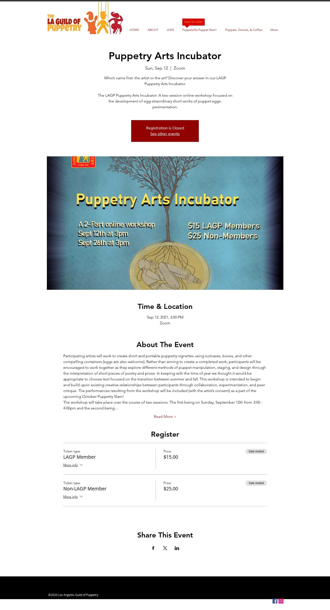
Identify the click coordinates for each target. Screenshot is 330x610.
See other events (165, 133)
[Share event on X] (165, 548)
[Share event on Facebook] (153, 548)
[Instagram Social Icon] (281, 601)
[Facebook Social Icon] (275, 601)
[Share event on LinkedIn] (177, 548)
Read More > (165, 416)
